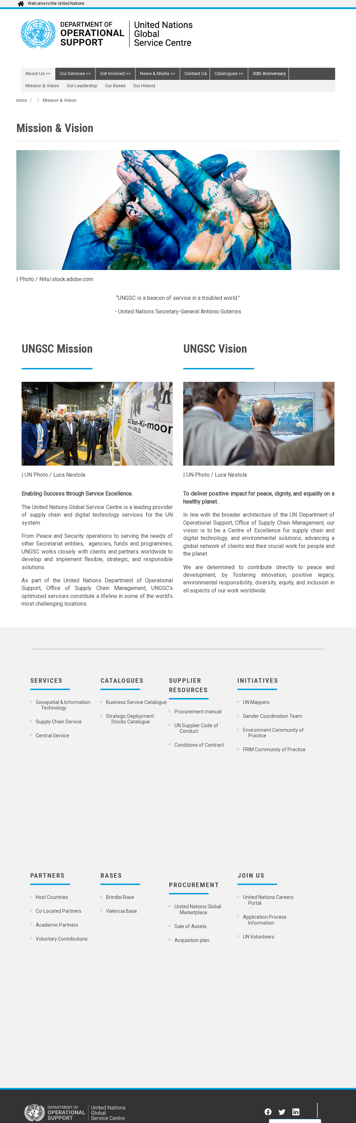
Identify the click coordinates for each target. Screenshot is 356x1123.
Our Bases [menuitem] (115, 85)
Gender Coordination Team (273, 716)
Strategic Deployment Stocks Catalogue (130, 719)
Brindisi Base (120, 897)
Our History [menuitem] (144, 85)
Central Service (53, 735)
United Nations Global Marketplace (198, 909)
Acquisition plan (192, 940)
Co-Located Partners (59, 911)
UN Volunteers (259, 937)
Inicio (21, 100)
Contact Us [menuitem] (196, 73)
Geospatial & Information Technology (63, 705)
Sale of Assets (191, 926)
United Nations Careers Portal (268, 900)
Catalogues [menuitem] (226, 73)
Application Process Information (265, 920)
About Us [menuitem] (34, 73)
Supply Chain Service (59, 721)
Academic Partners (57, 925)
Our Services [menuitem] (72, 73)
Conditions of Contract (200, 745)
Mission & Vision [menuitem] (42, 85)
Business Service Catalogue (137, 702)
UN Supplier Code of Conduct (197, 728)
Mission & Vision (59, 100)
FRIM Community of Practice (275, 749)
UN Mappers (257, 702)
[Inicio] (132, 39)
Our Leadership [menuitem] (82, 85)
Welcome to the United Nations (56, 3)
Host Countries (52, 897)
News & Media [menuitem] (154, 73)
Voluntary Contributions (62, 939)
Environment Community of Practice (274, 733)
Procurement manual (198, 711)
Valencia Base (122, 911)
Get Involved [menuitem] (112, 73)
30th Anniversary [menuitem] (269, 73)
